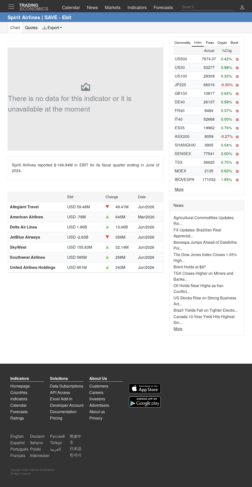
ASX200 (182, 136)
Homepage (20, 386)
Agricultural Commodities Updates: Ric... (203, 220)
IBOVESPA (184, 179)
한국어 (75, 455)
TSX (179, 162)
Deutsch (37, 436)
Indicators (18, 399)
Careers (96, 392)
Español (17, 442)
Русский (57, 436)
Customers (98, 386)
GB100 (181, 93)
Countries (18, 392)
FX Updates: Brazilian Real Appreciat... (197, 233)
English (17, 436)
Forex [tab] (210, 42)
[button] (242, 8)
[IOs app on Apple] (145, 388)
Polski (35, 449)
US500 (181, 59)
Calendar (18, 405)
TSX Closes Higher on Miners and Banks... (203, 276)
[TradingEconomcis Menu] (13, 6)
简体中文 (75, 439)
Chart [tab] (15, 27)
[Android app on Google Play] (145, 401)
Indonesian (39, 455)
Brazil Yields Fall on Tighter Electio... (205, 310)
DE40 (180, 102)
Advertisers (99, 405)
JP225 (180, 84)
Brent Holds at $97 (189, 267)
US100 (181, 76)
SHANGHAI (185, 145)
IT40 (179, 119)
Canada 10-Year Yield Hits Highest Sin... (204, 319)
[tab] (52, 27)
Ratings (17, 418)
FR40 (180, 110)
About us (97, 411)
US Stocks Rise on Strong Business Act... (204, 301)
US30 (180, 67)
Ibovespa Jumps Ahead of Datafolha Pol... (205, 245)
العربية (55, 449)
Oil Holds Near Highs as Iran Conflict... (198, 288)
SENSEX (183, 153)
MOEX (180, 171)
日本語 (75, 448)
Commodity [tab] (182, 42)
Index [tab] (198, 42)
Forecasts (19, 411)
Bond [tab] (234, 42)
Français (17, 455)
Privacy (95, 418)
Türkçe (56, 442)
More (179, 189)
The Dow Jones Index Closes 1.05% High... (205, 257)
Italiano (36, 442)
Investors (97, 399)
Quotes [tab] (31, 27)
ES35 (180, 127)
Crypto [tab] (222, 42)
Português (19, 449)
